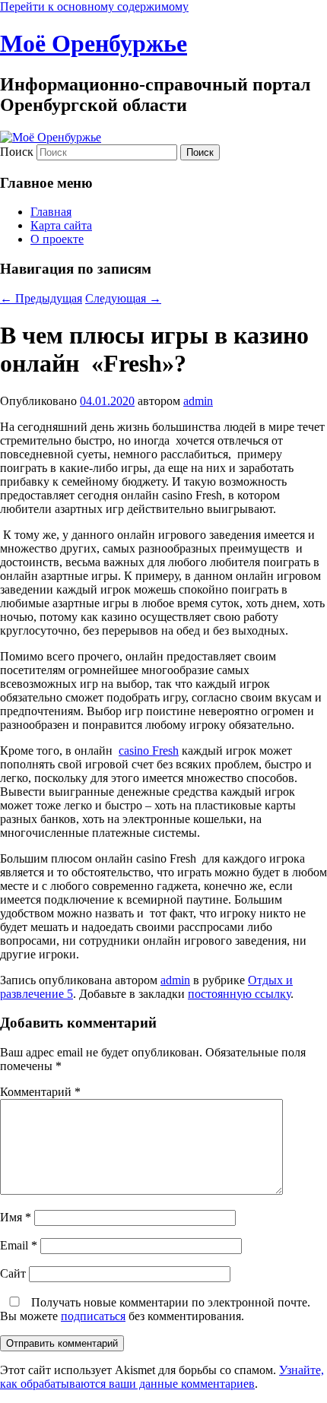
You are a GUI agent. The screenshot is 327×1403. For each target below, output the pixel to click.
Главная (50, 211)
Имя (15, 1217)
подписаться (93, 1316)
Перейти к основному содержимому (94, 6)
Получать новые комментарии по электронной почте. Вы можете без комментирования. (155, 1309)
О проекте (57, 239)
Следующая (123, 298)
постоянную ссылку (239, 993)
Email (18, 1245)
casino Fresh (149, 750)
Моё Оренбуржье (93, 43)
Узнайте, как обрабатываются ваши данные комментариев (162, 1376)
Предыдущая (41, 298)
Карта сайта (61, 225)
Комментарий (40, 1091)
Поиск (16, 151)
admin (198, 400)
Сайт (13, 1273)
